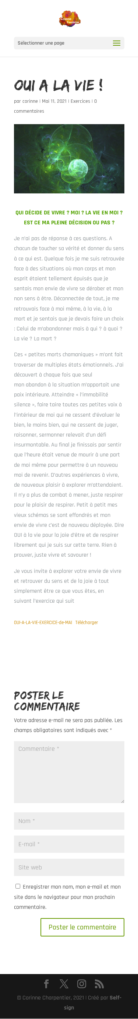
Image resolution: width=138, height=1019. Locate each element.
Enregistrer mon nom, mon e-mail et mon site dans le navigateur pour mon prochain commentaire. (67, 897)
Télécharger (86, 623)
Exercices (80, 101)
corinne (30, 101)
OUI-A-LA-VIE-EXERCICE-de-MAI (43, 623)
